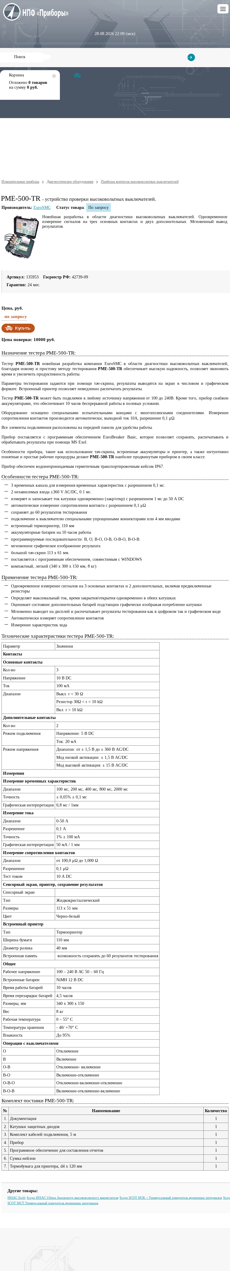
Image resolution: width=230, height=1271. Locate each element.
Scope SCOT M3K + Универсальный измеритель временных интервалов (170, 1197)
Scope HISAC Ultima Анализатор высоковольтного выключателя (72, 1197)
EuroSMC (42, 207)
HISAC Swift (16, 1197)
